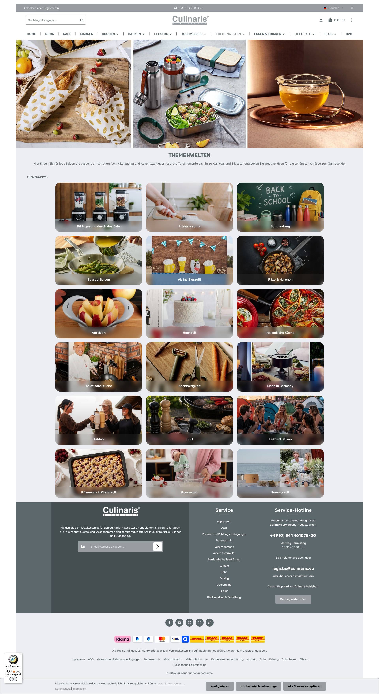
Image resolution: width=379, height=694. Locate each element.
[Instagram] (189, 623)
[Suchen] (82, 20)
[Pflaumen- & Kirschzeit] (98, 473)
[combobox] (52, 20)
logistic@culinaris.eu (293, 568)
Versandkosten (178, 650)
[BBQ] (189, 420)
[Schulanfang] (280, 207)
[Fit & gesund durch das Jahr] (98, 207)
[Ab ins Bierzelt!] (189, 260)
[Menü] (20, 655)
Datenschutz (224, 540)
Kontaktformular (303, 576)
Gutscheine (224, 584)
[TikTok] (210, 623)
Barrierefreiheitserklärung (224, 559)
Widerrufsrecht (224, 546)
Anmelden (30, 8)
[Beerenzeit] (189, 473)
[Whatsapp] (200, 623)
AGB (224, 528)
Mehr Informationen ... (172, 683)
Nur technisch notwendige (259, 686)
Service (224, 510)
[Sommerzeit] (280, 473)
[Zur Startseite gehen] (189, 20)
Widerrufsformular (224, 553)
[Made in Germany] (280, 367)
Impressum (224, 521)
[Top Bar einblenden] (351, 20)
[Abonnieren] (157, 546)
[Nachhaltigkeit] (189, 367)
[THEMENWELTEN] (230, 34)
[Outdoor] (98, 420)
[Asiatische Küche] (98, 367)
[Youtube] (179, 623)
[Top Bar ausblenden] (352, 8)
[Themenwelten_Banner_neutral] (189, 94)
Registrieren (51, 8)
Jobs (224, 572)
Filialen (224, 591)
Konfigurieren (220, 686)
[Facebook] (169, 623)
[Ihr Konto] (320, 20)
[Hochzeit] (189, 313)
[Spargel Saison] (98, 260)
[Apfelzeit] (98, 313)
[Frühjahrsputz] (189, 207)
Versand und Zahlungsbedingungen (224, 534)
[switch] (13, 679)
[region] (189, 94)
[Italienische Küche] (280, 313)
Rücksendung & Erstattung (224, 597)
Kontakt (224, 565)
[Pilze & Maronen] (280, 260)
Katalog (224, 578)
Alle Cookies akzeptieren (304, 686)
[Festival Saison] (280, 420)
